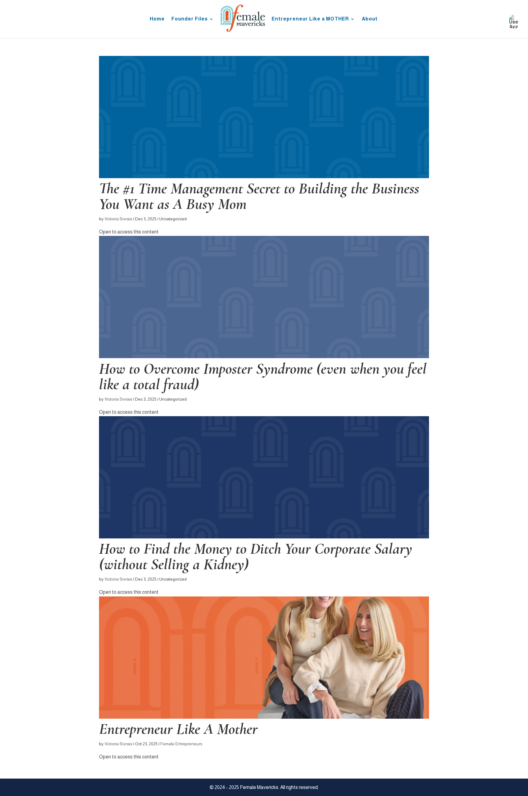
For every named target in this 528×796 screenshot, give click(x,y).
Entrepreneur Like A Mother (178, 728)
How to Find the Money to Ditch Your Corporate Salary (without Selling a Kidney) (255, 556)
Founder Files (189, 19)
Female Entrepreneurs (181, 743)
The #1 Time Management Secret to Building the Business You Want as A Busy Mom (259, 196)
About (370, 19)
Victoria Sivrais (118, 218)
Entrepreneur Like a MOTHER (310, 19)
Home (157, 19)
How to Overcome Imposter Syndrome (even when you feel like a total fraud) (263, 376)
